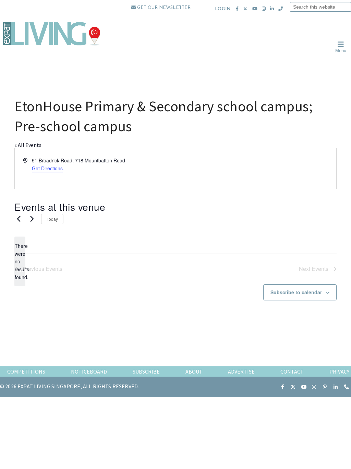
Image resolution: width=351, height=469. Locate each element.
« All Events (27, 144)
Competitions (26, 371)
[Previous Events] (18, 219)
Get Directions (47, 168)
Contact (292, 371)
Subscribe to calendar (296, 292)
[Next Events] (32, 219)
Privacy (339, 371)
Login (222, 9)
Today (52, 219)
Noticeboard (89, 371)
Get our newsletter (163, 7)
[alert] (19, 261)
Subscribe (146, 371)
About (194, 371)
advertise (241, 371)
